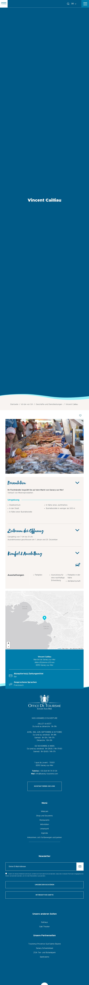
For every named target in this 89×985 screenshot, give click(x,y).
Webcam (44, 811)
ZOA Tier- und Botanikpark (44, 952)
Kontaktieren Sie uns (44, 786)
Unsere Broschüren (44, 885)
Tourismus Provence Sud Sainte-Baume (44, 944)
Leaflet (59, 648)
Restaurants (44, 820)
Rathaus (44, 922)
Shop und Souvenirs (44, 816)
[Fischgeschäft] (44, 473)
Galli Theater (44, 926)
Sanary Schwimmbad (44, 948)
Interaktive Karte (45, 895)
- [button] (8, 646)
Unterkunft (44, 829)
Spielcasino (44, 957)
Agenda (44, 833)
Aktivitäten (44, 824)
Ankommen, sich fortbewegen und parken (44, 837)
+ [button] (8, 643)
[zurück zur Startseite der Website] (4, 4)
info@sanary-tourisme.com (47, 774)
